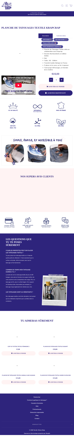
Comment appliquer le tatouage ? (37, 400)
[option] (37, 13)
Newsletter (37, 424)
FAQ (37, 406)
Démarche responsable (37, 412)
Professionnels (37, 409)
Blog (37, 415)
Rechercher (37, 397)
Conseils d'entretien (37, 403)
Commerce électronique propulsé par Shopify (37, 433)
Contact (37, 418)
